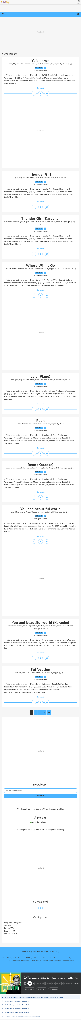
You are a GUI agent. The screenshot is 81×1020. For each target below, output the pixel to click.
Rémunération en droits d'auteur (21, 960)
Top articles (57, 957)
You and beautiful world (40, 509)
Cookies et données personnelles (52, 960)
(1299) (10, 925)
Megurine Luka (18, 64)
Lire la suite (40, 88)
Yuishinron (40, 60)
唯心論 (70, 64)
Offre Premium (36, 960)
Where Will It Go (40, 265)
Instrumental (8, 222)
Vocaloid (40, 64)
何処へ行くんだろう (69, 269)
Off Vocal (38, 222)
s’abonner (31, 989)
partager (43, 989)
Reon (40, 420)
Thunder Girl (40, 174)
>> (49, 713)
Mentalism (27, 64)
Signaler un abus (73, 957)
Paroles (34, 64)
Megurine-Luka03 (38, 809)
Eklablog (55, 952)
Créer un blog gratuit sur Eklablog (43, 957)
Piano (37, 380)
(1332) (13, 923)
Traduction (43, 380)
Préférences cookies (68, 960)
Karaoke (16, 222)
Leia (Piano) (40, 376)
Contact (65, 957)
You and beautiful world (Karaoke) (40, 622)
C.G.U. (8, 960)
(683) (9, 928)
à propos (55, 989)
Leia (12, 380)
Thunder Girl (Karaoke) (40, 218)
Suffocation (40, 669)
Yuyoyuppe (55, 64)
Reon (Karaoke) (40, 465)
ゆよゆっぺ (63, 64)
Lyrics (10, 64)
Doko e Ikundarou (11, 269)
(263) (10, 934)
